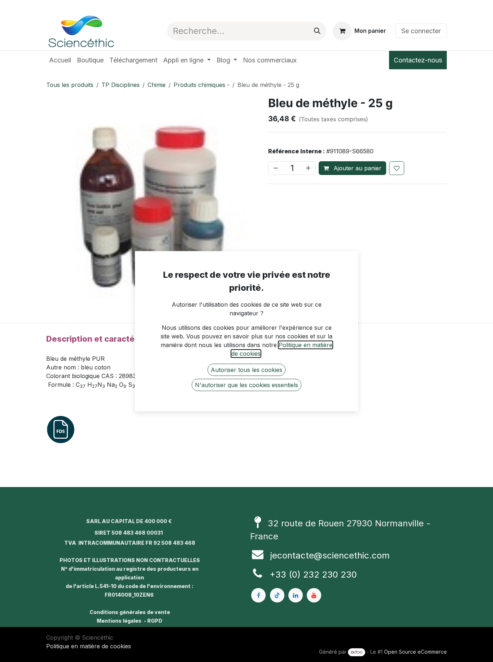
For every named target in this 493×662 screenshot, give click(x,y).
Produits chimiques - (202, 84)
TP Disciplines (120, 84)
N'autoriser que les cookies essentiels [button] (246, 385)
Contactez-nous (418, 60)
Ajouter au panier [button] (356, 168)
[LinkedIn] (295, 595)
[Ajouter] (308, 168)
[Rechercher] (317, 31)
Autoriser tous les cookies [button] (246, 369)
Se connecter (421, 31)
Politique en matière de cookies (88, 646)
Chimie (157, 84)
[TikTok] (277, 595)
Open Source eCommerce (415, 652)
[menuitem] (60, 60)
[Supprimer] (275, 168)
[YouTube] (314, 595)
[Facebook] (258, 595)
